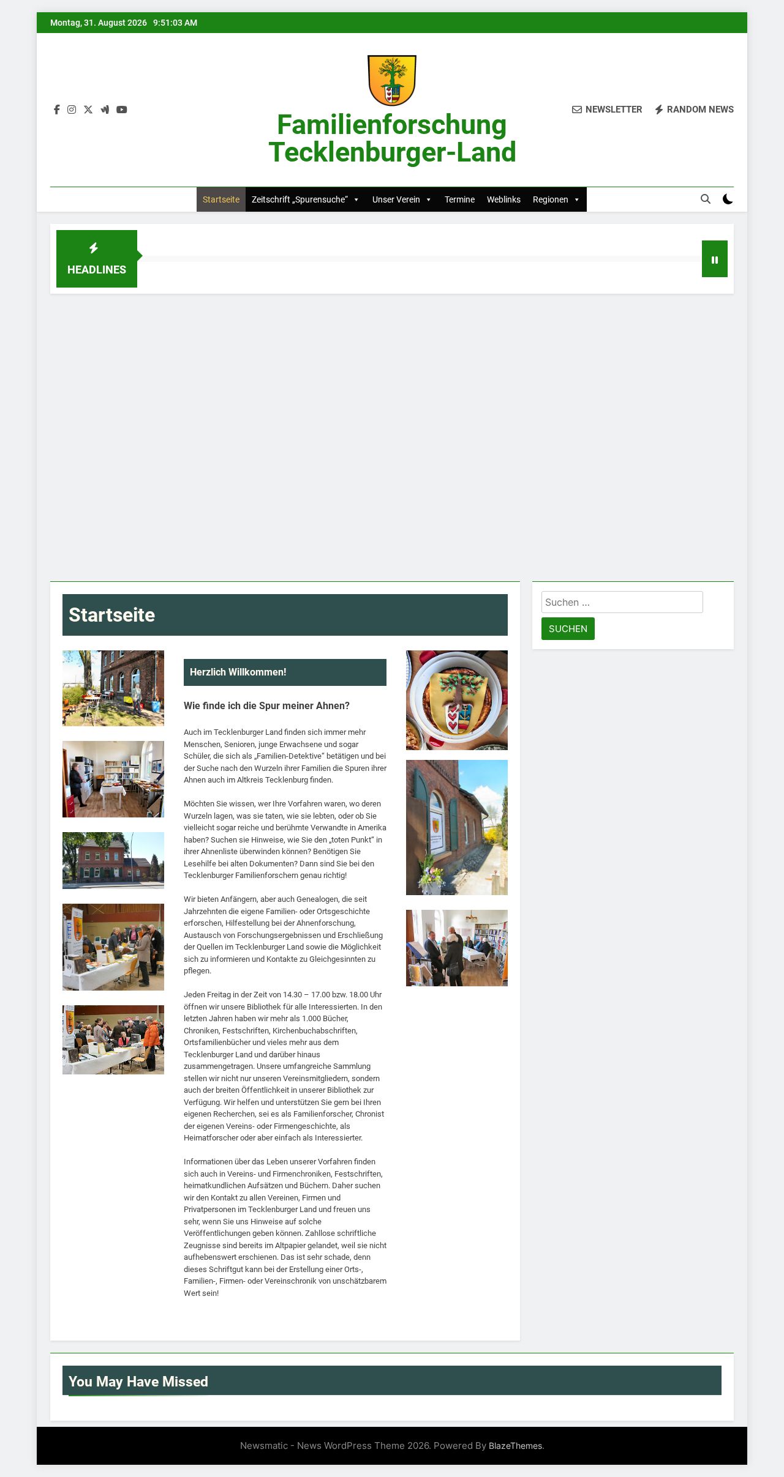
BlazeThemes (515, 1445)
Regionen (550, 199)
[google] (105, 110)
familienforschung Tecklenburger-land (392, 138)
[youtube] (122, 110)
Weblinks (504, 199)
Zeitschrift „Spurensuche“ (300, 199)
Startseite (221, 199)
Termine (460, 199)
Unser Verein (396, 199)
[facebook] (57, 110)
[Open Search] (705, 199)
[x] (88, 110)
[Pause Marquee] (715, 258)
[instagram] (72, 110)
